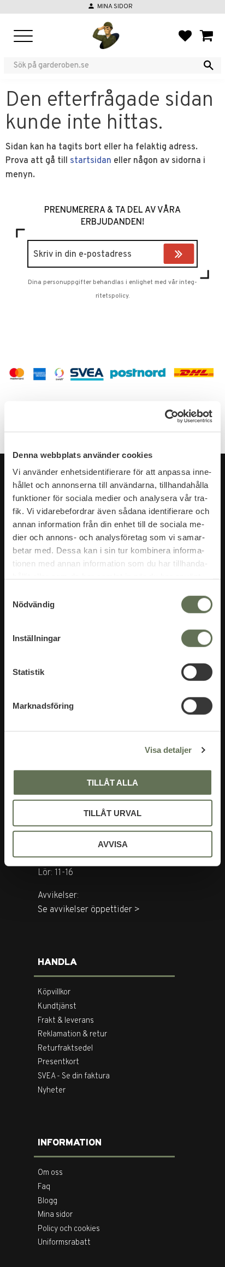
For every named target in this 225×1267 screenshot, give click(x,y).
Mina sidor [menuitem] (55, 1215)
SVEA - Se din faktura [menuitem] (74, 1076)
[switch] (196, 638)
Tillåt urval (112, 813)
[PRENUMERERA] (192, 255)
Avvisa (113, 843)
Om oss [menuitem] (50, 1173)
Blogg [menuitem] (47, 1201)
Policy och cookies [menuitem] (69, 1229)
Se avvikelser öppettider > (89, 909)
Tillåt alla (112, 782)
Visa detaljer (168, 750)
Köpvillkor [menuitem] (54, 992)
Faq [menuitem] (44, 1187)
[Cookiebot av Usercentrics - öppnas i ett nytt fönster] (164, 416)
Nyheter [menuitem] (52, 1090)
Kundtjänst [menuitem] (57, 1006)
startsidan (90, 160)
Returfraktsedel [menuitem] (65, 1048)
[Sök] (209, 65)
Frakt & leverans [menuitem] (66, 1021)
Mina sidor (115, 6)
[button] (23, 36)
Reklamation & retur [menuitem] (72, 1034)
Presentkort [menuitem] (58, 1062)
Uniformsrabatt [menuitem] (64, 1243)
